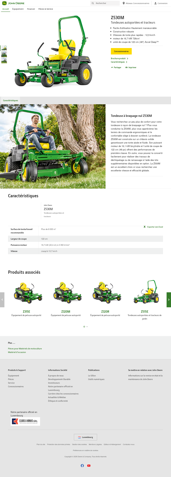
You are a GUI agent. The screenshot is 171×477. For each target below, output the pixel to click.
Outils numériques (96, 379)
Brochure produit (118, 58)
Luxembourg (87, 437)
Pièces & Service (45, 9)
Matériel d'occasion (17, 352)
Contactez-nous (128, 444)
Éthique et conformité (58, 400)
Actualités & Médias (57, 397)
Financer (31, 9)
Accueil (5, 9)
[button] (82, 465)
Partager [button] (117, 67)
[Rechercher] (92, 3)
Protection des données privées (58, 444)
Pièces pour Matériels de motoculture (25, 348)
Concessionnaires (121, 51)
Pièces (11, 379)
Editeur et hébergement (112, 444)
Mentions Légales (95, 444)
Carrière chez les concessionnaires (63, 393)
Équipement (18, 9)
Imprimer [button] (132, 67)
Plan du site (41, 444)
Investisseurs (54, 382)
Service (11, 382)
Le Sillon (92, 375)
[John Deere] (15, 3)
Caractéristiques (118, 61)
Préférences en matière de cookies (85, 450)
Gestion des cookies (79, 444)
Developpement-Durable (59, 379)
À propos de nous (56, 375)
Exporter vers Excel (155, 227)
